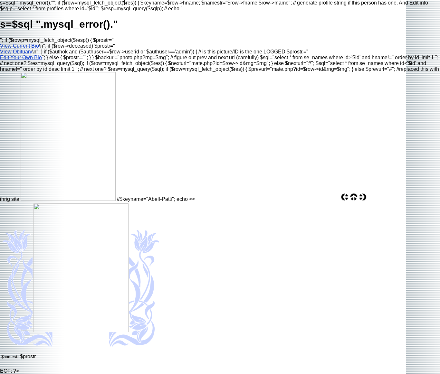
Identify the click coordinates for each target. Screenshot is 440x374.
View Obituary (16, 51)
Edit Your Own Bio (21, 57)
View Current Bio (19, 46)
